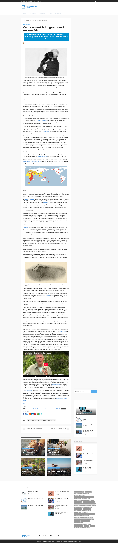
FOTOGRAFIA (78, 502)
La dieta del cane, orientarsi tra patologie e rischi (31, 451)
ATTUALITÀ (33, 13)
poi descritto (63, 331)
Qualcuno (25, 227)
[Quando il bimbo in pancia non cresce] (79, 462)
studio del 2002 (29, 390)
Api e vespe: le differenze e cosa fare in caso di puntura (89, 447)
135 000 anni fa (45, 131)
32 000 (52, 133)
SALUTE (77, 515)
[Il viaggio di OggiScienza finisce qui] (79, 419)
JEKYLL (93, 505)
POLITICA (78, 512)
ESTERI (85, 500)
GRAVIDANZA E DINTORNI (89, 502)
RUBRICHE (49, 13)
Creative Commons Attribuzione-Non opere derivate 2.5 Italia (46, 408)
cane (29, 420)
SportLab (77, 520)
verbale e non (45, 296)
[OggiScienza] (29, 7)
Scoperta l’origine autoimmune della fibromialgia (87, 468)
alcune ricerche (41, 292)
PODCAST (87, 510)
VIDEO (92, 526)
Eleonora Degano (27, 473)
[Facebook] (24, 414)
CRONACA (90, 496)
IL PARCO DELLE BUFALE (80, 503)
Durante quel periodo (42, 156)
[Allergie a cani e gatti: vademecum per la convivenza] (59, 447)
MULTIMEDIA (58, 13)
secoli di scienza (78, 517)
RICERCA (24, 13)
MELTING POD (78, 508)
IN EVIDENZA (42, 13)
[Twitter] (27, 414)
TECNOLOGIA (78, 522)
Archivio (39, 1)
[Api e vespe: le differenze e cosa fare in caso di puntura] (79, 448)
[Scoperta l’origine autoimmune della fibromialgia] (79, 469)
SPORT (91, 519)
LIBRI (89, 507)
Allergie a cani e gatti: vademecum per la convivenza (58, 451)
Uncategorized (79, 526)
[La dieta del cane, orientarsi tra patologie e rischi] (33, 447)
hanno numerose (56, 384)
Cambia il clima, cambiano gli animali (31, 470)
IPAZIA (87, 505)
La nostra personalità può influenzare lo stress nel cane (57, 470)
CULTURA (78, 498)
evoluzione (43, 420)
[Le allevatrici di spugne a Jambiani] (79, 425)
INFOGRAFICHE (79, 505)
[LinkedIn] (32, 414)
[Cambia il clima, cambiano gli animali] (33, 467)
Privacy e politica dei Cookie (41, 535)
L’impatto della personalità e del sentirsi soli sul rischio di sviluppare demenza (89, 431)
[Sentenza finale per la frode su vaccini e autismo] (79, 455)
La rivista (23, 1)
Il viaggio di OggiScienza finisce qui (88, 418)
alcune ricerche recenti (41, 120)
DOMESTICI (25, 448)
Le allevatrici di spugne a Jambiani (88, 424)
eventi (91, 500)
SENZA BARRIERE (88, 517)
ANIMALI (24, 467)
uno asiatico (45, 202)
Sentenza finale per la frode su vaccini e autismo (89, 454)
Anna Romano (26, 454)
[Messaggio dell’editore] (86, 408)
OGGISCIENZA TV (79, 510)
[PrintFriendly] (40, 414)
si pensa (48, 295)
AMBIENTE (88, 491)
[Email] (38, 414)
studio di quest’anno (30, 199)
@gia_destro (26, 403)
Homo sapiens (51, 420)
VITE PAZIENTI (78, 527)
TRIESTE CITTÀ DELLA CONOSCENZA (82, 524)
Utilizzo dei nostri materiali (56, 535)
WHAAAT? (87, 527)
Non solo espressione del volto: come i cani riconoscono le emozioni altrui (47, 406)
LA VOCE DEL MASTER (80, 507)
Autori (34, 1)
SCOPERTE (85, 515)
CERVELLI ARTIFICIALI (80, 495)
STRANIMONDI (85, 520)
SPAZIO (77, 519)
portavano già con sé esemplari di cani (32, 161)
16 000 (56, 133)
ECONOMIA (78, 500)
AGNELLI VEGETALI (79, 491)
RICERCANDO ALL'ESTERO (81, 514)
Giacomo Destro (28, 43)
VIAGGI (86, 526)
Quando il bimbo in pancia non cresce (88, 461)
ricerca (29, 467)
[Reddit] (30, 414)
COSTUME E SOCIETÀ (80, 496)
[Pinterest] (35, 414)
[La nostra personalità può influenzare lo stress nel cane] (59, 467)
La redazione (29, 1)
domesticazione (35, 420)
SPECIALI (84, 519)
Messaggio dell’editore (82, 413)
